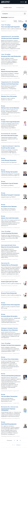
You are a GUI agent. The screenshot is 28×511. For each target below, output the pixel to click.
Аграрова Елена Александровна (10, 304)
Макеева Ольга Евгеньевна (9, 96)
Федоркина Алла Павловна (9, 206)
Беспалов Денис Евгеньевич (9, 316)
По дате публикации (20, 21)
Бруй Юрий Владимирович (8, 424)
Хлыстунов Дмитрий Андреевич (10, 26)
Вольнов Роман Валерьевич (9, 293)
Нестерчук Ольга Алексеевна (9, 359)
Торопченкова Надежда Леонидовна (8, 409)
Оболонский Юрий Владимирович (11, 375)
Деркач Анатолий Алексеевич (10, 218)
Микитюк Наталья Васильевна (10, 247)
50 (20, 440)
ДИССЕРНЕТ (5, 2)
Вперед (18, 444)
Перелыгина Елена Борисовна (9, 84)
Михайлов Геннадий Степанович (10, 195)
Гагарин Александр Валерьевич (10, 121)
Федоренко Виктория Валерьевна (11, 56)
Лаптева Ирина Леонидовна (9, 396)
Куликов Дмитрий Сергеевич (9, 281)
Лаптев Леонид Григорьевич (9, 172)
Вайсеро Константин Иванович (10, 108)
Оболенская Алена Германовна (10, 38)
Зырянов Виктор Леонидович (9, 265)
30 (17, 440)
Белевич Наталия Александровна (11, 345)
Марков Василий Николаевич (9, 71)
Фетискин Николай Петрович (9, 135)
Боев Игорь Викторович (8, 148)
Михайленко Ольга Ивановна (9, 330)
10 (14, 440)
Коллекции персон (20, 7)
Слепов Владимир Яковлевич (9, 233)
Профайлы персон (8, 7)
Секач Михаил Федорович (8, 160)
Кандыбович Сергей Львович (9, 183)
